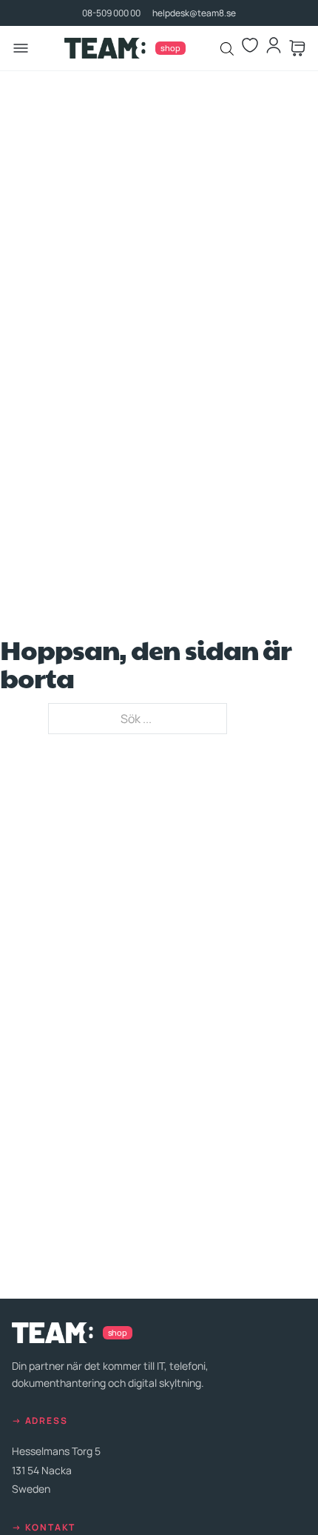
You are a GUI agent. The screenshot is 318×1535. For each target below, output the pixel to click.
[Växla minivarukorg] (297, 48)
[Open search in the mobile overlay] (227, 48)
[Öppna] (21, 48)
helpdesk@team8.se (194, 13)
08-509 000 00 (111, 13)
